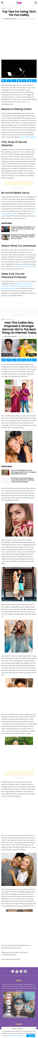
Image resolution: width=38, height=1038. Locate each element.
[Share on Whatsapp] (14, 80)
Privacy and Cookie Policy (16, 1036)
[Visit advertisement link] (19, 1004)
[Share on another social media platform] (34, 80)
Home (3, 8)
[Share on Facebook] (3, 80)
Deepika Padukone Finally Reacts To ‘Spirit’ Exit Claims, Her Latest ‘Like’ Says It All (23, 228)
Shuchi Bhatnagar (10, 336)
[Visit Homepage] (19, 3)
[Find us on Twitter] (16, 971)
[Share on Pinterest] (24, 80)
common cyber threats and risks (25, 266)
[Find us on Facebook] (12, 971)
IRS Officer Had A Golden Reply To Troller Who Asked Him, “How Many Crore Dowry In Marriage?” (22, 480)
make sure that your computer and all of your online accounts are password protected (16, 286)
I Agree (30, 1036)
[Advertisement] (19, 39)
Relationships (10, 319)
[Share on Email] (29, 80)
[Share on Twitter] (8, 80)
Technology (9, 8)
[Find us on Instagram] (21, 971)
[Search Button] (36, 2)
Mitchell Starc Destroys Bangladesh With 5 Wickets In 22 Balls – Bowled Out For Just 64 (23, 236)
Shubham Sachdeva (10, 19)
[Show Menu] (2, 2)
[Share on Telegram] (19, 80)
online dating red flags (28, 137)
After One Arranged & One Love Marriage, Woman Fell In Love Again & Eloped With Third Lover (23, 472)
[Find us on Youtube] (25, 971)
